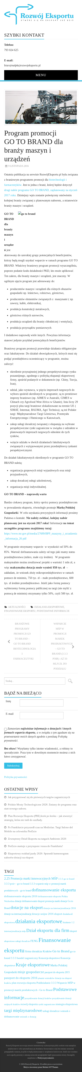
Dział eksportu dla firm (47, 930)
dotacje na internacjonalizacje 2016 (59, 908)
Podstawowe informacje (53, 611)
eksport (73, 931)
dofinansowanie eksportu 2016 (20, 896)
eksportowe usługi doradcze (17, 941)
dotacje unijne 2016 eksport (47, 913)
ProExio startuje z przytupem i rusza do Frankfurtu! (35, 846)
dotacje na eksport (27, 907)
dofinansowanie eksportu (54, 890)
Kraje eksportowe (33, 964)
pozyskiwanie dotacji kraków (38, 998)
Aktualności (16, 607)
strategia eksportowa (67, 1004)
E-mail (10, 713)
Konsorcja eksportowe (49, 958)
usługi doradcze (51, 1010)
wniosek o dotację (28, 1016)
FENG (34, 941)
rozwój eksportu (29, 1004)
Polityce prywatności (46, 1058)
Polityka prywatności (15, 776)
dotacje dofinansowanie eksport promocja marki (37, 901)
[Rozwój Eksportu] (41, 14)
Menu (41, 75)
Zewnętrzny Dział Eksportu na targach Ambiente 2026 (37, 838)
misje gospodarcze (31, 972)
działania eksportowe (49, 607)
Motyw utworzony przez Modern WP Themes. (41, 1067)
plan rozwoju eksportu (24, 982)
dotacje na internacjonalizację (17, 914)
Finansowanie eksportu (20, 611)
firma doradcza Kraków (38, 951)
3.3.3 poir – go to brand (16, 883)
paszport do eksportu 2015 (57, 972)
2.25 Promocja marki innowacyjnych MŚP (31, 878)
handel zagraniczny (27, 958)
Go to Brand (60, 951)
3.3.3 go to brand (66, 879)
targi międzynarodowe (23, 1010)
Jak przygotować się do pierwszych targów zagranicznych (39, 797)
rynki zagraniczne (46, 1004)
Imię (8, 701)
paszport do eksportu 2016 (20, 977)
